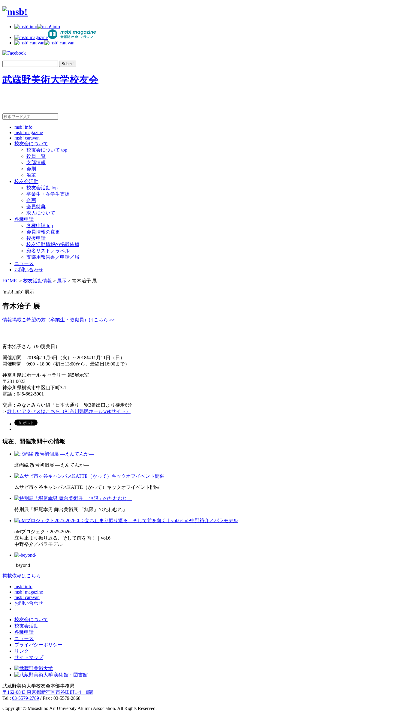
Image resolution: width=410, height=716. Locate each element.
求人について (40, 212)
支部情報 (36, 162)
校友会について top (46, 149)
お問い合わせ (28, 269)
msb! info (23, 127)
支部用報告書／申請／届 (52, 257)
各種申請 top (39, 225)
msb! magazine (28, 132)
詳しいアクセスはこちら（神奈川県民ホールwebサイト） (69, 411)
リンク (21, 651)
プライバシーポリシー (38, 644)
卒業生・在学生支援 (48, 194)
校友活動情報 (37, 280)
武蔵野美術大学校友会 (50, 79)
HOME (9, 280)
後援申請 (36, 238)
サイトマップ (28, 657)
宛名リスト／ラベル (48, 250)
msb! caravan (27, 137)
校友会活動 (26, 181)
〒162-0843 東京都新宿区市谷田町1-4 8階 (47, 692)
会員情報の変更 (43, 231)
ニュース (24, 263)
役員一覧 (36, 156)
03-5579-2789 (25, 698)
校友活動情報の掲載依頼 (52, 244)
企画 (31, 200)
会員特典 (36, 206)
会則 (31, 168)
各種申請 (24, 219)
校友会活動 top (42, 187)
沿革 (31, 175)
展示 (62, 280)
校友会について (31, 143)
